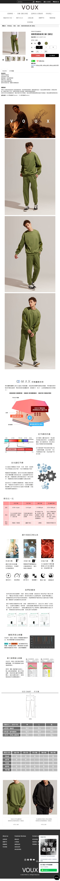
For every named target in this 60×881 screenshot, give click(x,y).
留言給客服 (35, 839)
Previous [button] (3, 60)
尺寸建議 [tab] (11, 71)
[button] (9, 13)
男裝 (14, 26)
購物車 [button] (56, 2)
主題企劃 (30, 18)
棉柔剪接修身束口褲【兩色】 (28, 26)
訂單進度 (17, 842)
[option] (15, 43)
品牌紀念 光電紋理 (37, 13)
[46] (46, 43)
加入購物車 (52, 55)
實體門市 (41, 18)
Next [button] (27, 60)
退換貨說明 (17, 847)
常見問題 (30, 22)
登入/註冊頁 (48, 2)
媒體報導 (5, 844)
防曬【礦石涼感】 (23, 13)
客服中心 (39, 2)
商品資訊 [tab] (4, 71)
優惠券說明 (17, 844)
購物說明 (17, 839)
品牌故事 (5, 839)
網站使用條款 (18, 849)
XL (53, 47)
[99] (39, 43)
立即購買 (38, 55)
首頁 (4, 26)
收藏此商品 (41, 61)
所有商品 (9, 26)
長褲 (18, 26)
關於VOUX (19, 18)
